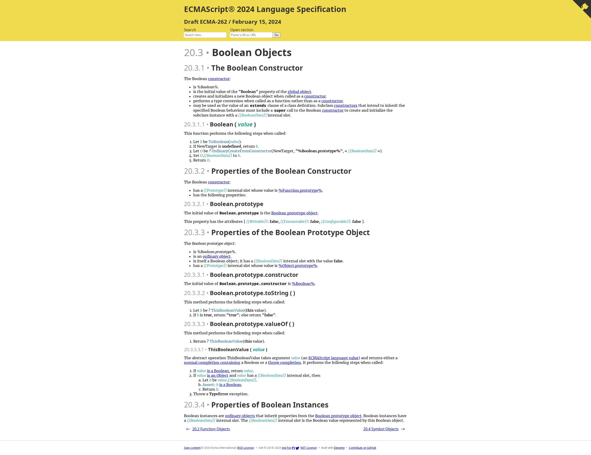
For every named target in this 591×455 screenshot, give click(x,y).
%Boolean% (303, 283)
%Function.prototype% (300, 190)
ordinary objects (240, 415)
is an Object (217, 375)
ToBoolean (218, 141)
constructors (345, 105)
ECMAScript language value (333, 358)
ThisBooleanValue (227, 310)
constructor (218, 78)
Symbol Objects (384, 428)
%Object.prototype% (297, 265)
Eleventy (339, 448)
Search (190, 29)
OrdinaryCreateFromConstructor (241, 151)
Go (276, 35)
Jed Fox (286, 448)
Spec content (192, 448)
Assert (208, 384)
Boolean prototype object (294, 213)
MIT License (308, 448)
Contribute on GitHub (362, 448)
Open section (254, 32)
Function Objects (208, 428)
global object (299, 91)
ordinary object (217, 256)
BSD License (245, 448)
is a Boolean (218, 370)
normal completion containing (212, 362)
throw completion (284, 362)
